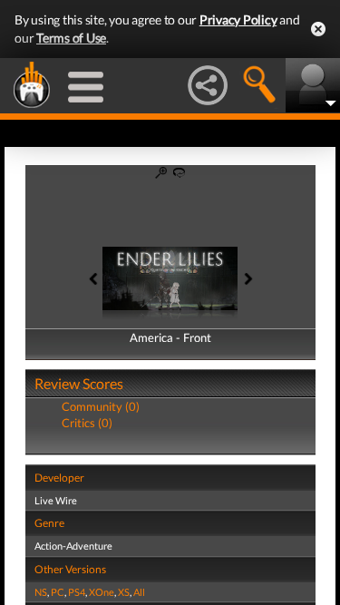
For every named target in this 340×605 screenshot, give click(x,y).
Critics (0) (87, 422)
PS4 (76, 592)
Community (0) (101, 406)
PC (57, 592)
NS (40, 592)
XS (124, 592)
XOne (101, 592)
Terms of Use (71, 37)
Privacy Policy (238, 19)
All (139, 592)
